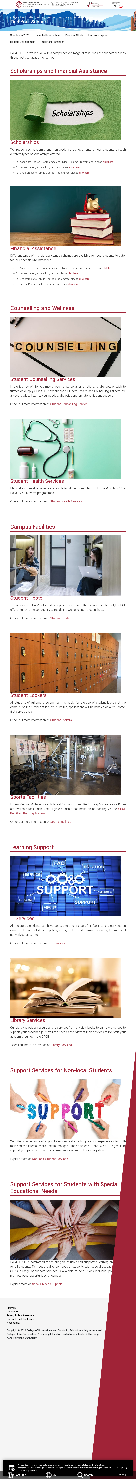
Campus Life (63, 17)
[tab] (19, 35)
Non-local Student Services (50, 1159)
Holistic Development (22, 41)
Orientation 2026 (19, 35)
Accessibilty (13, 1322)
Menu (122, 1475)
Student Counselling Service (69, 404)
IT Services (57, 943)
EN (54, 1475)
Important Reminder (52, 41)
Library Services (61, 1045)
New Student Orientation (83, 17)
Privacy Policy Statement (20, 1315)
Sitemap (11, 1307)
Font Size (20, 1475)
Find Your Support (98, 35)
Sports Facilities (60, 821)
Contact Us (13, 1311)
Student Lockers (61, 720)
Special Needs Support (47, 1284)
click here (108, 161)
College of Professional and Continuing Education (32, 17)
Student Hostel (60, 618)
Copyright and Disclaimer (20, 1319)
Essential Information (47, 35)
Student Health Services (66, 501)
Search (88, 1475)
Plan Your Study (74, 35)
